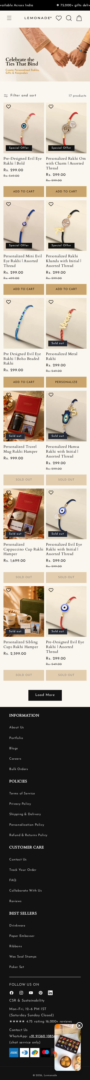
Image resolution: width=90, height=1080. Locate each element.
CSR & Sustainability (27, 1000)
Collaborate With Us (25, 890)
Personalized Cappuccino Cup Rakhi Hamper (23, 549)
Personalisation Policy (26, 825)
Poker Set (16, 967)
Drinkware (17, 925)
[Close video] (79, 1025)
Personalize (66, 382)
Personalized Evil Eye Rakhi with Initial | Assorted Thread (64, 549)
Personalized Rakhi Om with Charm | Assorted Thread (66, 163)
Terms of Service (22, 793)
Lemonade (50, 1075)
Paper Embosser (21, 936)
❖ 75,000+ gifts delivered (58, 5)
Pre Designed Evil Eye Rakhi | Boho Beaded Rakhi (22, 359)
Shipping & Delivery (25, 814)
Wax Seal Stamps (23, 956)
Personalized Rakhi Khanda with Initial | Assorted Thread (63, 261)
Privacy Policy (20, 804)
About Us (16, 727)
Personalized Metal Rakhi (62, 356)
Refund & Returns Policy (28, 835)
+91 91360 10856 (42, 1036)
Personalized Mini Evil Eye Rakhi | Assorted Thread (22, 261)
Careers (15, 759)
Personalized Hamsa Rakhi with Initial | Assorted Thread (62, 451)
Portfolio (16, 738)
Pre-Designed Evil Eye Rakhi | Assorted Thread (65, 647)
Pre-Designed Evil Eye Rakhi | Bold (22, 161)
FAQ (12, 880)
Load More (45, 695)
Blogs (13, 748)
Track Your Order (22, 870)
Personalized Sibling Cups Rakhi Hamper (20, 644)
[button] (9, 18)
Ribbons (15, 946)
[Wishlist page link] (59, 18)
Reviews (15, 901)
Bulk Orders (18, 769)
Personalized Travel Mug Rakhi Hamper (20, 449)
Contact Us (18, 859)
